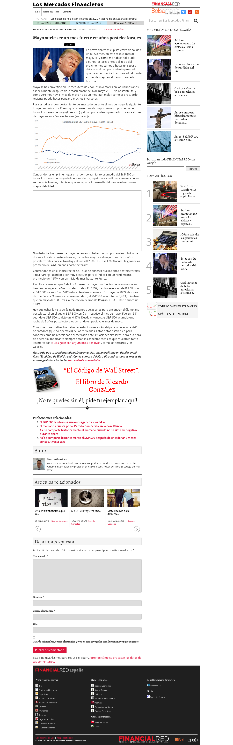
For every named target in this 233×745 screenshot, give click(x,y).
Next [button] (137, 531)
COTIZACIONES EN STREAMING (51, 23)
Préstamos (43, 710)
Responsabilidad (64, 737)
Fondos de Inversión (47, 702)
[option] (51, 506)
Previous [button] (38, 531)
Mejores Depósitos (46, 727)
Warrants (98, 702)
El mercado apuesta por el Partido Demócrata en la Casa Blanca (81, 426)
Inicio (37, 11)
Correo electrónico (44, 611)
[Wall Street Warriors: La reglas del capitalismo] (165, 191)
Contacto (67, 11)
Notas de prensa (51, 11)
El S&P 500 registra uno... (86, 510)
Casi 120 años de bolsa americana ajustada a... (184, 91)
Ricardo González (115, 29)
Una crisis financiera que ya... (50, 512)
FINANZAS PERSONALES (125, 23)
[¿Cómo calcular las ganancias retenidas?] (165, 239)
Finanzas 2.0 (155, 685)
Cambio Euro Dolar (102, 711)
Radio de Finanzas (158, 697)
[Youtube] (190, 12)
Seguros (42, 715)
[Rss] (197, 12)
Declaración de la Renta (104, 698)
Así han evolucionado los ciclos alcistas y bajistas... (184, 45)
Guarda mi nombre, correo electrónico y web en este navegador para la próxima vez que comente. (86, 642)
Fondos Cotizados (46, 698)
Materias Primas (101, 722)
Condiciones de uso (44, 737)
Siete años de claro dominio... (118, 512)
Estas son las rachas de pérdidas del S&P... (186, 67)
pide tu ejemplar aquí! (111, 400)
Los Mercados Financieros (68, 4)
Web (35, 624)
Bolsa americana (43, 29)
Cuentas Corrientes (46, 723)
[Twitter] (183, 12)
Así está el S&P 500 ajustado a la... (186, 138)
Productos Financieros (48, 690)
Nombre (38, 597)
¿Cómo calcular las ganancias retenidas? (189, 237)
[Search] (195, 20)
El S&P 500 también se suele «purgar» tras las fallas (72, 422)
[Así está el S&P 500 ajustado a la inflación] (159, 141)
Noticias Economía (102, 686)
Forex (96, 726)
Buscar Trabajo (100, 690)
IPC (40, 686)
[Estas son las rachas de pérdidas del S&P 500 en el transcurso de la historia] (159, 69)
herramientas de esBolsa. (84, 360)
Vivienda (98, 694)
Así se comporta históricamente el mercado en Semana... (185, 117)
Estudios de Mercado (65, 29)
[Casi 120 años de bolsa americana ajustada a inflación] (159, 93)
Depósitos (43, 694)
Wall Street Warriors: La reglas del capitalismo (188, 191)
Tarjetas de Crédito (46, 719)
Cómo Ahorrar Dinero (103, 707)
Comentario (40, 556)
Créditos (42, 706)
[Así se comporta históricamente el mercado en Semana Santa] (159, 117)
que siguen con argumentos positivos (76, 343)
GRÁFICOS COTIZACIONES (88, 23)
